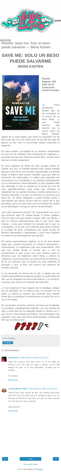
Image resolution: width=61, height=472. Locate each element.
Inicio (31, 459)
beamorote (13, 357)
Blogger (39, 469)
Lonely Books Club (17, 388)
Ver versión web (30, 464)
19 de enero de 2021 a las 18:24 (42, 388)
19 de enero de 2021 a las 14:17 (34, 357)
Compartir (8, 343)
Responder (13, 380)
